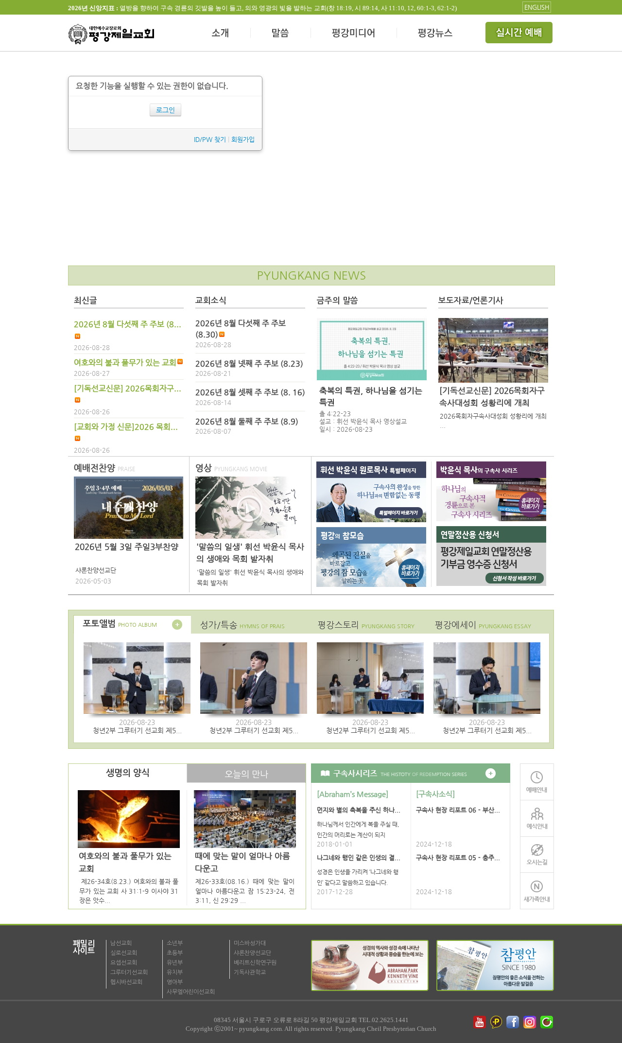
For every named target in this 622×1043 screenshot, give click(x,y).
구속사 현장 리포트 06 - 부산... (458, 809)
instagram (530, 1022)
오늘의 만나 (246, 774)
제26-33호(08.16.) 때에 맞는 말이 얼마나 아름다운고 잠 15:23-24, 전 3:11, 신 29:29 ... (244, 891)
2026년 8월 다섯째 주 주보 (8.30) (240, 329)
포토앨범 (120, 623)
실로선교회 (123, 953)
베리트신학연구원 (255, 963)
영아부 (175, 982)
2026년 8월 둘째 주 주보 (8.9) (246, 421)
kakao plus (496, 1022)
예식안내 (537, 818)
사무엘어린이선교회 (191, 992)
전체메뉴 (520, 34)
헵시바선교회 (126, 982)
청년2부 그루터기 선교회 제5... (137, 730)
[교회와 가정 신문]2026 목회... (126, 427)
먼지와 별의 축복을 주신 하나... (358, 809)
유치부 (175, 972)
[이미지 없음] (372, 349)
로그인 (165, 110)
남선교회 (121, 943)
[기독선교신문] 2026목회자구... (127, 388)
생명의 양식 (128, 773)
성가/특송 (242, 625)
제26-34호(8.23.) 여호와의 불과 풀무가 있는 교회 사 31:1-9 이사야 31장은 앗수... (128, 891)
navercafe (547, 1022)
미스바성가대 (250, 943)
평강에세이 (483, 625)
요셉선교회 (123, 963)
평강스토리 (366, 625)
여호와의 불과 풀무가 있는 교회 (125, 362)
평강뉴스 (436, 34)
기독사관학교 (250, 972)
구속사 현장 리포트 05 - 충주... (458, 857)
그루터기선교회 (129, 972)
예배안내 (537, 781)
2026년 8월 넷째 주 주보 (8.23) (249, 363)
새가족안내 (537, 891)
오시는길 (537, 854)
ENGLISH (536, 7)
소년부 (175, 943)
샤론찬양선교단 (252, 953)
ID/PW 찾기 (210, 139)
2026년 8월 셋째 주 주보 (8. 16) (250, 392)
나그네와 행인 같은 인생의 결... (358, 857)
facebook (513, 1022)
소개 (221, 34)
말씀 (281, 34)
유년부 (175, 963)
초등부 (175, 953)
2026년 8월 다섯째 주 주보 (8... (127, 324)
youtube (479, 1022)
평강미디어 (354, 34)
